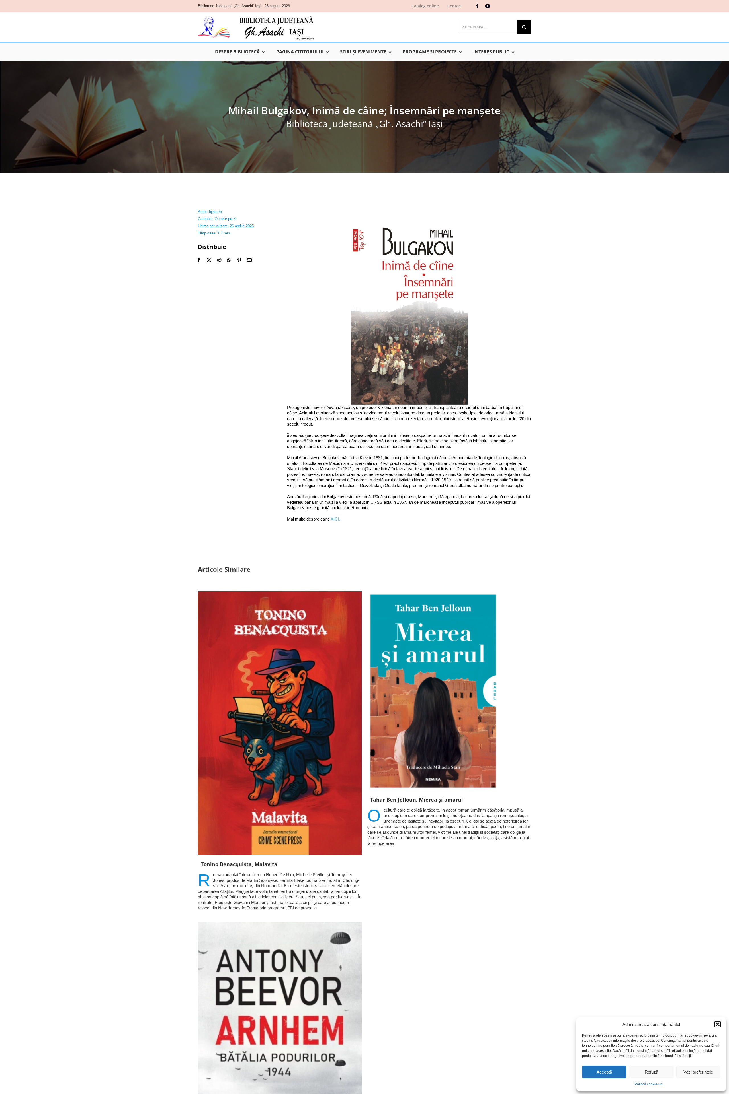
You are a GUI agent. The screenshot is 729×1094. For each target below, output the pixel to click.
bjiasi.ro (215, 212)
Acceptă (604, 1072)
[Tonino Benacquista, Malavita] (280, 723)
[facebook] (477, 6)
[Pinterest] (239, 260)
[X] (209, 260)
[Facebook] (199, 260)
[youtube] (487, 6)
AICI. (335, 519)
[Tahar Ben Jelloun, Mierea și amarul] (449, 690)
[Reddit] (219, 260)
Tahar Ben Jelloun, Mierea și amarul (416, 799)
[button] (717, 1024)
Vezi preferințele (698, 1072)
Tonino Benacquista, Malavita (239, 864)
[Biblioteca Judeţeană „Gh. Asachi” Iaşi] (256, 15)
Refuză (651, 1072)
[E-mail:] (249, 260)
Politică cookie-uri (648, 1084)
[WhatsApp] (229, 260)
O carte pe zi (225, 219)
